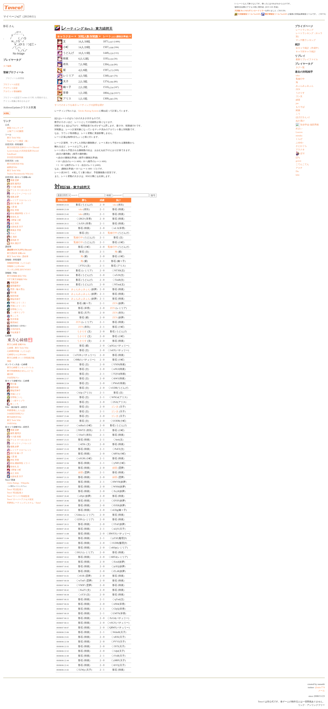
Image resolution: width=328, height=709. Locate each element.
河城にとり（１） (18, 302)
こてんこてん (302, 164)
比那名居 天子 (16, 227)
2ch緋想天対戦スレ (15, 413)
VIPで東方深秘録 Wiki (17, 279)
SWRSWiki (12, 423)
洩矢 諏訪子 (15, 243)
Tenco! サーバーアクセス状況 (20, 499)
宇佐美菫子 (15, 332)
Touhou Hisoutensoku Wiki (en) (20, 174)
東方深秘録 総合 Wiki (16, 276)
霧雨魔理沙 (15, 286)
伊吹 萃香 (14, 210)
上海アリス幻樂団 (15, 131)
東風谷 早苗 (15, 230)
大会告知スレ (13, 377)
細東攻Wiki (12, 167)
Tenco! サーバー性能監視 (18, 496)
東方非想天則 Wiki (15, 164)
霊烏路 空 (14, 240)
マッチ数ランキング (306, 40)
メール (321, 691)
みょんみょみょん (80, 289)
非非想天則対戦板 (15, 157)
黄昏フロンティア (15, 128)
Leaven (299, 132)
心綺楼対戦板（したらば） (19, 351)
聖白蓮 (13, 292)
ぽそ (302, 153)
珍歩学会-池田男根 (309, 125)
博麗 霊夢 (14, 180)
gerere (298, 161)
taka (115, 204)
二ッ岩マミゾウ (17, 312)
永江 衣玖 (14, 223)
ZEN (114, 303)
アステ (299, 168)
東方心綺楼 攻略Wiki (16, 344)
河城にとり (15, 394)
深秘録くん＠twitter (15, 266)
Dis (297, 171)
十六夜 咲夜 (15, 187)
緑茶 (114, 468)
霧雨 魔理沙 (15, 183)
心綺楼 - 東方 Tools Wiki (17, 348)
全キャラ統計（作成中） (308, 48)
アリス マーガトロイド (20, 190)
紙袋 (298, 110)
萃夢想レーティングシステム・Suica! (24, 503)
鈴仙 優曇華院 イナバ (20, 213)
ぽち (298, 157)
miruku (299, 135)
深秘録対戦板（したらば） (19, 263)
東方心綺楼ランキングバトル (20, 367)
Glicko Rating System (88, 111)
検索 (109, 195)
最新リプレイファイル (307, 59)
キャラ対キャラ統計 (306, 51)
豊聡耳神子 (15, 299)
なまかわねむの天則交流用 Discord (23, 151)
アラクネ (300, 149)
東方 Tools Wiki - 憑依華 (17, 256)
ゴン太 (114, 406)
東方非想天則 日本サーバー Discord (23, 147)
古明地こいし (16, 309)
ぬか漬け (300, 121)
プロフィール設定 (11, 84)
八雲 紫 (13, 207)
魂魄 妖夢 (14, 197)
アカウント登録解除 (12, 91)
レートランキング (304, 30)
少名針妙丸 (15, 329)
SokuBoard (11, 154)
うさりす (82, 331)
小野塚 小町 (15, 220)
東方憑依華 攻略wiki (16, 253)
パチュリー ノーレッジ (20, 193)
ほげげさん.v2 (303, 117)
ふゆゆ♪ (300, 142)
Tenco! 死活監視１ (15, 489)
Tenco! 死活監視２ (15, 493)
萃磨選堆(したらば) (16, 410)
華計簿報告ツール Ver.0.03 (275, 14)
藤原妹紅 (14, 322)
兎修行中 (112, 233)
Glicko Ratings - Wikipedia (18, 483)
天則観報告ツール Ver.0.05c (249, 14)
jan (297, 103)
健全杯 (10, 374)
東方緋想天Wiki (14, 417)
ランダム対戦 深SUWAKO (19, 269)
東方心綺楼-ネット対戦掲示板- (21, 358)
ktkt (297, 175)
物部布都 (14, 296)
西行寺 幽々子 (16, 203)
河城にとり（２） (18, 306)
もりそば (300, 107)
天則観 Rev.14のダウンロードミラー (250, 11)
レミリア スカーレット (20, 200)
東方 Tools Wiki (13, 138)
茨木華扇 (14, 319)
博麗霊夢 (14, 282)
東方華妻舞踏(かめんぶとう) (20, 371)
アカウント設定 (10, 88)
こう (298, 114)
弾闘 (9, 361)
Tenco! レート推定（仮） (18, 141)
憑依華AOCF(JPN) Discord (19, 250)
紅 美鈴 (13, 237)
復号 (153, 195)
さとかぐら (301, 146)
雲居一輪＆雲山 (17, 289)
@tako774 (320, 687)
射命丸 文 (14, 217)
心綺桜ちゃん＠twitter (16, 354)
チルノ (13, 233)
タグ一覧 (300, 67)
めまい (299, 128)
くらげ (299, 139)
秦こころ (14, 316)
